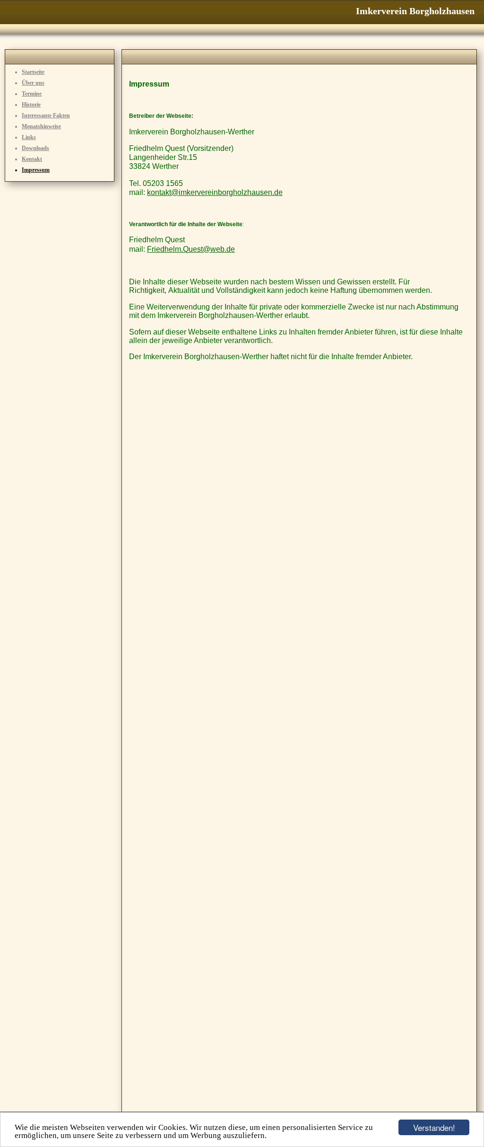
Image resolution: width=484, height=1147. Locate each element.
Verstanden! (434, 1127)
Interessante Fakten (46, 115)
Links (29, 137)
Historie (31, 104)
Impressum (36, 170)
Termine (32, 93)
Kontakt (32, 159)
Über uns (33, 82)
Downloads (35, 148)
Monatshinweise (41, 126)
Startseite (33, 72)
